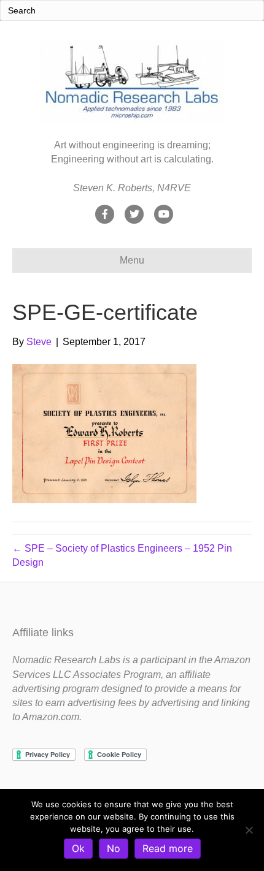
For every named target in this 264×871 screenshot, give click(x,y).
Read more (167, 848)
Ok (78, 848)
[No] (249, 830)
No (113, 848)
